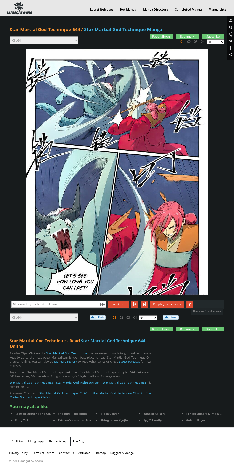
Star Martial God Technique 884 (78, 382)
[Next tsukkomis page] (144, 304)
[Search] (230, 27)
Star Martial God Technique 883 (31, 382)
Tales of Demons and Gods (34, 414)
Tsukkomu (118, 304)
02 (189, 41)
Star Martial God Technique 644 (45, 29)
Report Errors (161, 36)
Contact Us (66, 453)
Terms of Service (43, 453)
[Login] (230, 21)
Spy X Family (152, 420)
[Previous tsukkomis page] (134, 304)
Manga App (36, 441)
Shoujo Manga (58, 441)
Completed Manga (188, 9)
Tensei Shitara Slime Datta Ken (209, 414)
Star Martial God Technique (66, 353)
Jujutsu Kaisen (154, 414)
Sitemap (100, 453)
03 (196, 41)
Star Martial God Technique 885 (124, 382)
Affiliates (17, 441)
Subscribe (213, 36)
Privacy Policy (18, 453)
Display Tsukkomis (167, 304)
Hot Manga (128, 9)
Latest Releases (101, 9)
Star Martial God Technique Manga (123, 29)
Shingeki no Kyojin (114, 420)
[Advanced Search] (230, 34)
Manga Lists (217, 9)
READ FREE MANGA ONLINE (19, 8)
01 (182, 41)
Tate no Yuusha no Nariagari (79, 420)
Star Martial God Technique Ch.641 (64, 393)
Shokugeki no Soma (72, 414)
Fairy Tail (21, 420)
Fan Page (79, 441)
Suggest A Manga (122, 453)
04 (203, 41)
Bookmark (187, 36)
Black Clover (110, 414)
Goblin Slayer (195, 420)
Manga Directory (155, 9)
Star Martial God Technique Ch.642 (117, 393)
